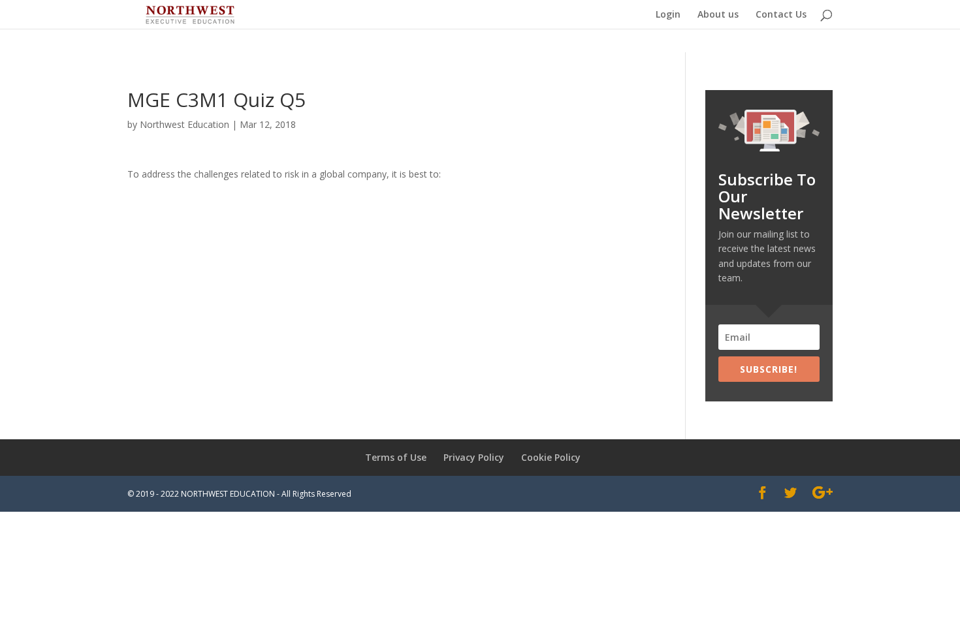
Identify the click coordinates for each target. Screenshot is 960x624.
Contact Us (781, 15)
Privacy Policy (473, 457)
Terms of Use (395, 457)
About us (718, 15)
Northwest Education (184, 124)
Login (668, 15)
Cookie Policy (551, 457)
